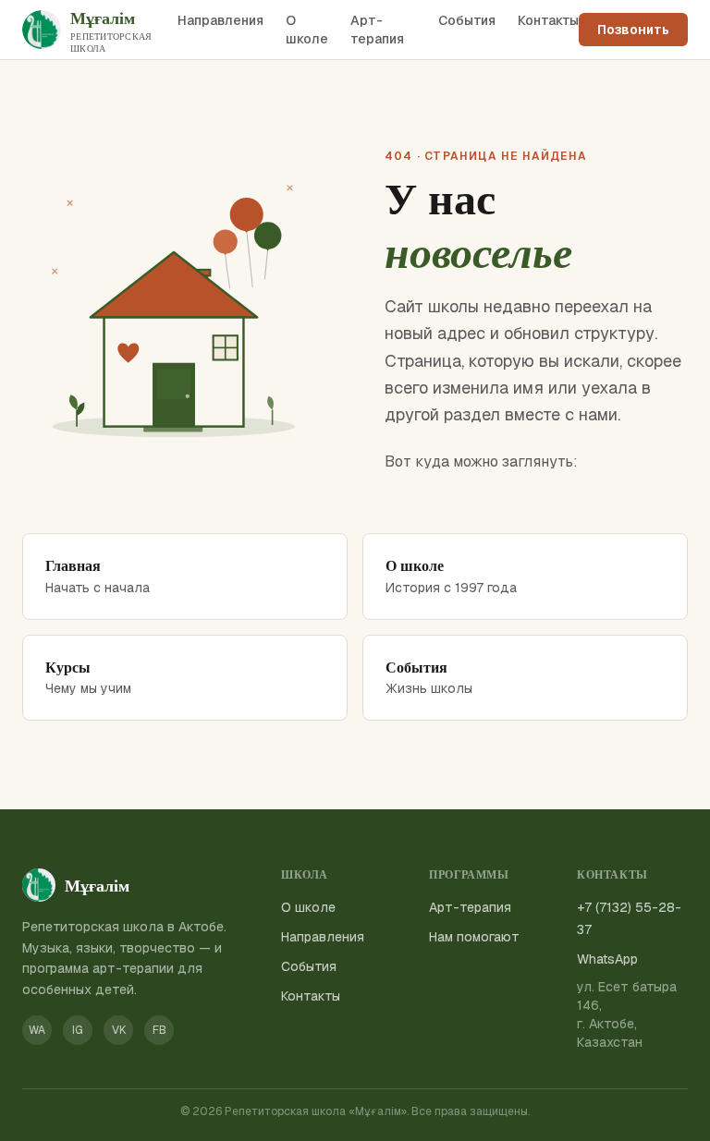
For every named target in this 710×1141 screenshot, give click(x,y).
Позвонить (633, 29)
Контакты (548, 20)
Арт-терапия (377, 29)
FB (159, 1030)
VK (119, 1030)
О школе (307, 29)
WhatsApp (607, 959)
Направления (220, 20)
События (467, 20)
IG (77, 1030)
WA (37, 1030)
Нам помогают (474, 937)
